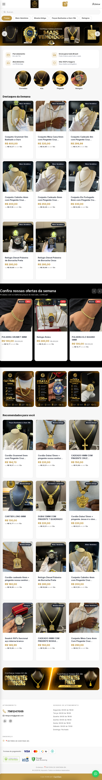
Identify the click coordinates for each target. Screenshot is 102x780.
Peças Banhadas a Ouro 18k (64, 18)
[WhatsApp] (5, 721)
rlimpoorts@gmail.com (14, 716)
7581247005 (15, 711)
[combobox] (52, 12)
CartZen (51, 777)
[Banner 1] (48, 43)
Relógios (86, 18)
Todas (7, 18)
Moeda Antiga (40, 18)
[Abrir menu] (3, 4)
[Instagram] (10, 721)
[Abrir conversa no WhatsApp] (95, 773)
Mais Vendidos (21, 18)
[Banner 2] (51, 43)
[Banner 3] (53, 43)
